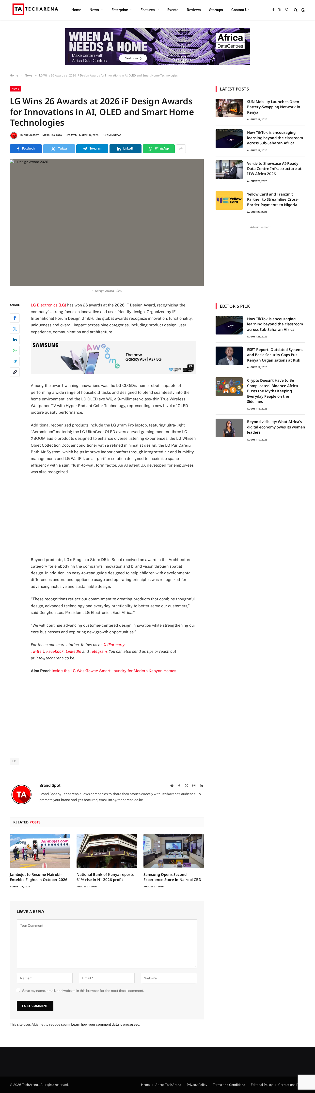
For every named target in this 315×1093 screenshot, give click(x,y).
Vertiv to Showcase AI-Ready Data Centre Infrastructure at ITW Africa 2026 (274, 168)
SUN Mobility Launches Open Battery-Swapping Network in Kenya (273, 107)
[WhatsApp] (15, 350)
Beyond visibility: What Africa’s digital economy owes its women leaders (276, 427)
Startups (216, 10)
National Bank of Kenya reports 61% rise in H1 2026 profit (105, 877)
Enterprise (119, 10)
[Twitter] (15, 328)
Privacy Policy (197, 1085)
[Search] (296, 9)
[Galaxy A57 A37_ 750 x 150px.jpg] (113, 373)
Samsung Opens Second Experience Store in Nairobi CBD (172, 877)
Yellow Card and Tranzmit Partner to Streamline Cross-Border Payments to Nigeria (273, 199)
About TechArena (168, 1085)
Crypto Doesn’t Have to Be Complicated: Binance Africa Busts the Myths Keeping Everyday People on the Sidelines (272, 391)
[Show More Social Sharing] (181, 148)
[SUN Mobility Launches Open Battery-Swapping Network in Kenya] (229, 108)
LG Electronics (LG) (48, 305)
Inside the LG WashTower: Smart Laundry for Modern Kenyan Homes (114, 670)
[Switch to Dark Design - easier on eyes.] (302, 10)
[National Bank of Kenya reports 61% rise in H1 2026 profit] (107, 851)
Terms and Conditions (229, 1085)
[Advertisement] (120, 515)
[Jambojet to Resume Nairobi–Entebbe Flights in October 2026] (40, 851)
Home (76, 10)
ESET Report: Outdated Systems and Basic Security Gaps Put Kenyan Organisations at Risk (275, 355)
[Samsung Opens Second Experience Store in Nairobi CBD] (173, 851)
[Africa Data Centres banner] (157, 46)
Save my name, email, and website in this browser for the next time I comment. (83, 991)
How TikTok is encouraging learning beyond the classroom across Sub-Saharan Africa (275, 137)
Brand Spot (31, 135)
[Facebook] (15, 317)
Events (172, 10)
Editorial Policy (262, 1085)
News (94, 10)
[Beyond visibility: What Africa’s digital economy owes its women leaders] (229, 428)
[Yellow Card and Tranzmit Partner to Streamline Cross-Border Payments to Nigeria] (229, 200)
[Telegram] (15, 361)
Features (148, 10)
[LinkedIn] (15, 339)
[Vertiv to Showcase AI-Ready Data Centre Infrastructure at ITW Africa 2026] (229, 169)
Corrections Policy (291, 1085)
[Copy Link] (15, 372)
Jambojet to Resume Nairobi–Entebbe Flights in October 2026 (38, 877)
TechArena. (30, 1085)
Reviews (194, 10)
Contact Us (240, 10)
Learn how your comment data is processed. (105, 1024)
